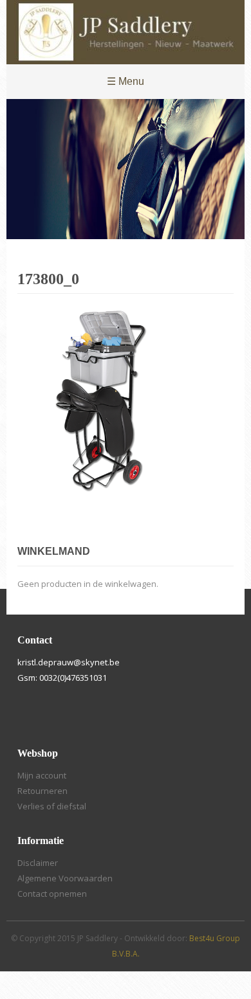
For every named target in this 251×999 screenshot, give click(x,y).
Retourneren (42, 791)
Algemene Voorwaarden (65, 878)
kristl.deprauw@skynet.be (68, 662)
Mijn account (41, 775)
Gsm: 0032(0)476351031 (62, 677)
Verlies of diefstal (51, 806)
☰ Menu (125, 81)
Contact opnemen (52, 893)
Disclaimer (37, 863)
